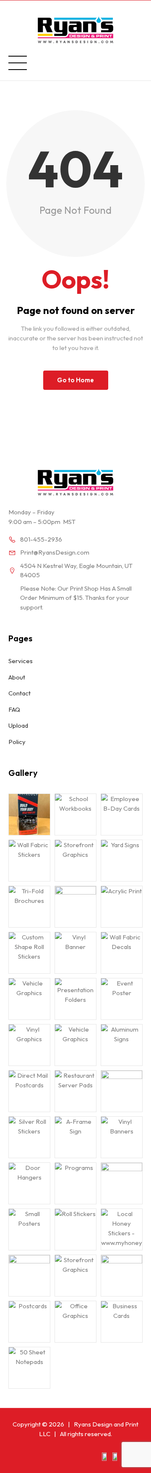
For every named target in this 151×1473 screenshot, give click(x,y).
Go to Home (75, 380)
